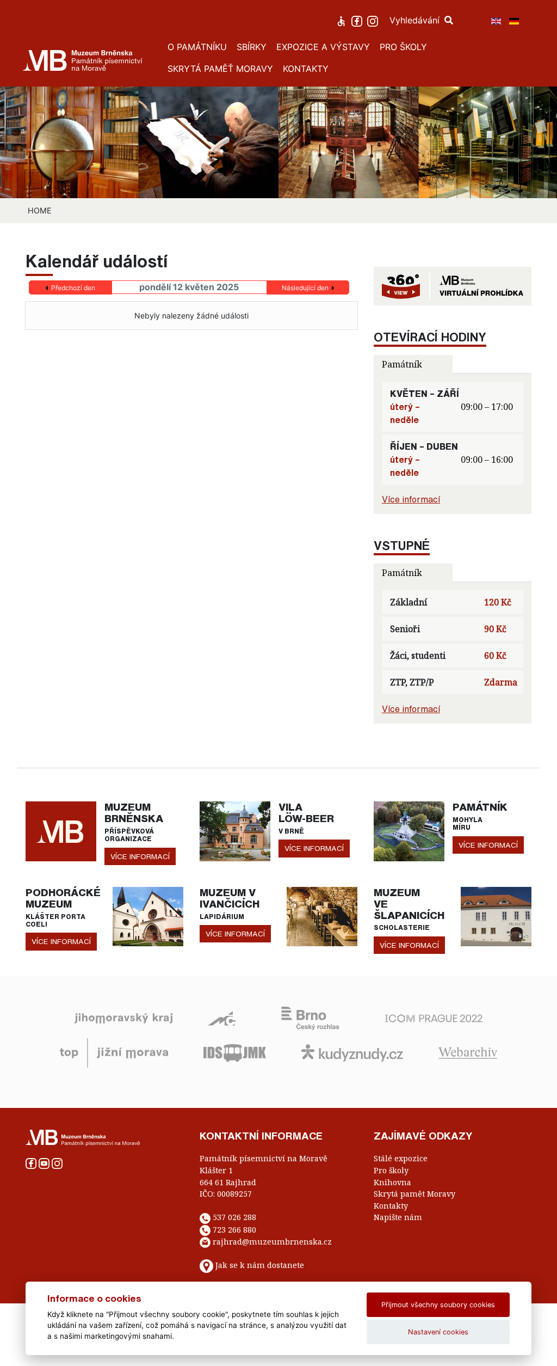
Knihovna (392, 1182)
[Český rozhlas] (310, 1017)
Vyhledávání (415, 20)
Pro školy (391, 1170)
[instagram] (374, 20)
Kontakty (391, 1205)
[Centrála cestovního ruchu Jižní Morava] (114, 1052)
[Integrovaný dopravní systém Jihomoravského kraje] (234, 1052)
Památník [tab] (402, 364)
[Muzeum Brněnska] (61, 830)
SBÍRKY (252, 46)
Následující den (305, 288)
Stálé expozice (401, 1158)
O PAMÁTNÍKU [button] (197, 46)
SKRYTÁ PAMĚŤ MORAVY (220, 68)
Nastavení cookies (438, 1332)
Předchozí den (73, 288)
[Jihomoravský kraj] (123, 1017)
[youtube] (45, 1162)
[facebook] (358, 20)
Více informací (411, 499)
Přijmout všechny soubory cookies (438, 1305)
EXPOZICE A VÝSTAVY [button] (323, 46)
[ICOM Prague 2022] (434, 1017)
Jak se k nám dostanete (259, 1265)
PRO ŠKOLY (403, 46)
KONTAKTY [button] (306, 68)
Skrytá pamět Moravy (414, 1194)
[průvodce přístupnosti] (342, 20)
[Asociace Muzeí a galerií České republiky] (221, 1017)
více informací (140, 856)
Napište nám (398, 1217)
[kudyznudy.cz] (352, 1052)
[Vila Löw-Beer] (235, 830)
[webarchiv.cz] (467, 1052)
